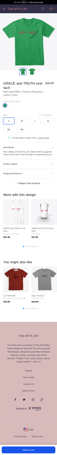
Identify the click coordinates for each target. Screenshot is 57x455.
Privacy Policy (20, 436)
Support (28, 370)
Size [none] (5, 115)
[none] (44, 115)
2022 (23, 2)
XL (48, 121)
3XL (22, 129)
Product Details (10, 164)
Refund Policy (28, 391)
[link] (16, 212)
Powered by (21, 408)
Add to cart (28, 449)
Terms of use (37, 436)
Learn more (43, 137)
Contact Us (29, 384)
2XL (8, 129)
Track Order (28, 377)
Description (8, 147)
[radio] (8, 121)
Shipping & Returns (12, 173)
